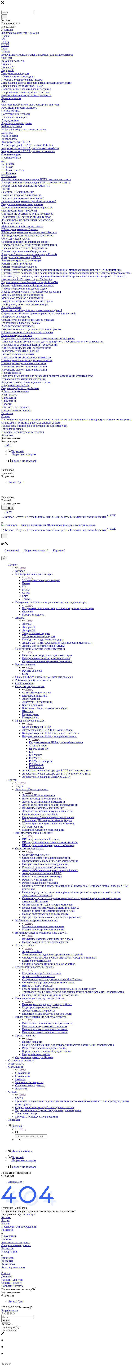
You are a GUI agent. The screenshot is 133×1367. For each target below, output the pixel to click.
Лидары (27, 623)
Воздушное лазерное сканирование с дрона (47, 938)
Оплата (5, 1273)
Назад (22, 567)
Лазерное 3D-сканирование (38, 795)
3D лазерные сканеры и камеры (41, 580)
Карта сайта (8, 1264)
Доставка (6, 1276)
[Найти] (4, 16)
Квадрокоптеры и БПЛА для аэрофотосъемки (56, 742)
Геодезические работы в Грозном (41, 973)
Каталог (20, 570)
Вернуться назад (11, 1214)
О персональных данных (16, 1245)
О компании (22, 1072)
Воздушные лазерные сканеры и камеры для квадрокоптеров (58, 608)
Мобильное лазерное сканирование (43, 926)
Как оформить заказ (13, 1267)
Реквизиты (7, 1257)
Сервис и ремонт (11, 1282)
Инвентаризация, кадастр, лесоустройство (47, 1004)
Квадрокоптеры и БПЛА (36, 726)
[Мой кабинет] (3, 540)
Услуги (19, 786)
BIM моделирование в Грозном (40, 839)
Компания (7, 1229)
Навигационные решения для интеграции (47, 655)
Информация (9, 1251)
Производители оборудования (19, 1226)
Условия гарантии (12, 1279)
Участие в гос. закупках (15, 1242)
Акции (5, 1220)
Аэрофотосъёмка (32, 951)
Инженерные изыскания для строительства (47, 1023)
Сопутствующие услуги (36, 854)
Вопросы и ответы (12, 1285)
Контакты (7, 1260)
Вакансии (7, 1248)
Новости (6, 1239)
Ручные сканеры (32, 670)
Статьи (19, 1097)
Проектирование (32, 1041)
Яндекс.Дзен (15, 482)
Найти (6, 1320)
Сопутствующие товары (36, 692)
